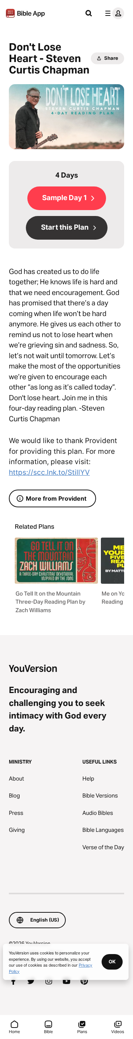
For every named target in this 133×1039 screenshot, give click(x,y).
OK (112, 961)
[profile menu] (113, 13)
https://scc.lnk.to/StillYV (49, 472)
